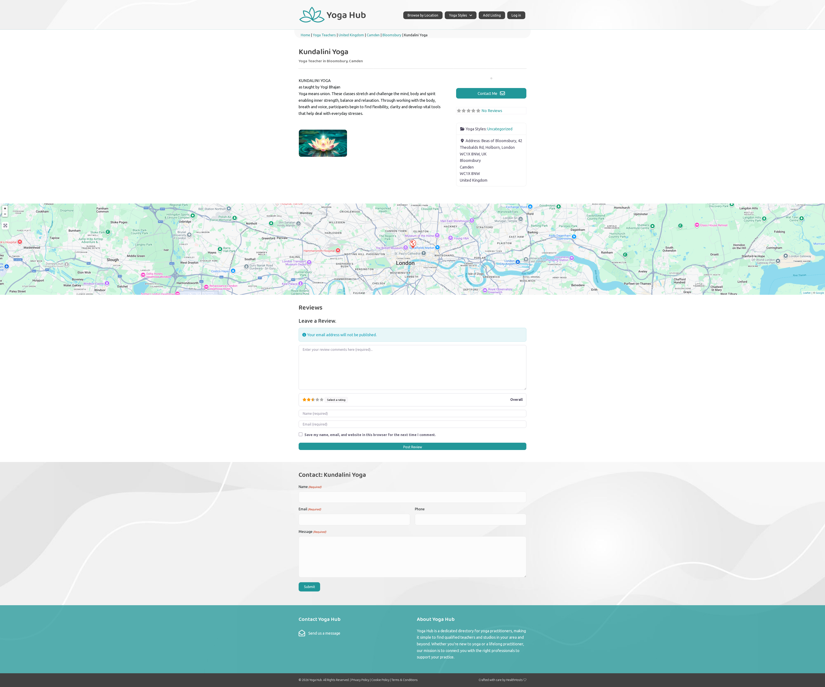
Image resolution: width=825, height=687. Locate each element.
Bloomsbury (391, 35)
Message (312, 531)
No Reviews (491, 110)
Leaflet (807, 292)
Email (310, 509)
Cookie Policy (380, 680)
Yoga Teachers (324, 35)
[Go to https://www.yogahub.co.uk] (333, 14)
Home (305, 35)
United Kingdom (351, 35)
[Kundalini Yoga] (412, 244)
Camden (373, 35)
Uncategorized (499, 129)
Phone (420, 509)
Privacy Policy (360, 680)
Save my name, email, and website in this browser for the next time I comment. (370, 435)
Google (820, 292)
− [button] (5, 214)
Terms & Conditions (404, 680)
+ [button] (5, 208)
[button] (491, 93)
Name (310, 487)
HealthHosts (514, 680)
